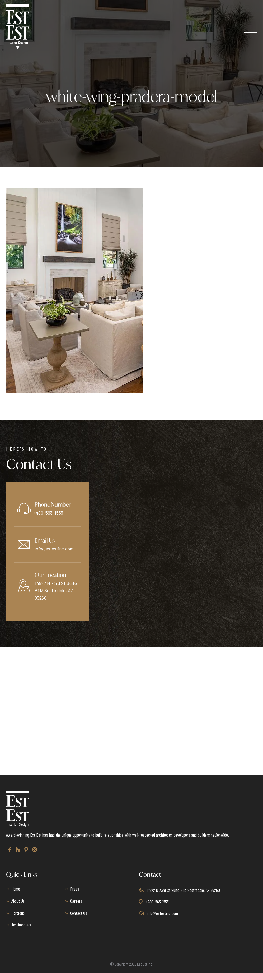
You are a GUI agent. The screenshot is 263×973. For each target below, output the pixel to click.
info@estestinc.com (54, 549)
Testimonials (21, 925)
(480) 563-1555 (49, 513)
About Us (18, 901)
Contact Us (78, 913)
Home (15, 889)
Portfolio (18, 913)
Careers (76, 901)
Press (74, 889)
